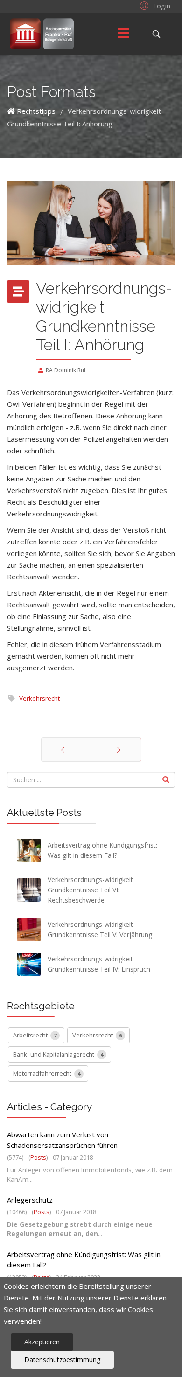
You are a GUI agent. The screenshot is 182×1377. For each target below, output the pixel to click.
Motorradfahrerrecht (46, 1073)
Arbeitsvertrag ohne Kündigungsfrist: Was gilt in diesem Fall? (84, 1260)
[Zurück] (66, 749)
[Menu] (124, 34)
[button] (154, 5)
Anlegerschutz (30, 1199)
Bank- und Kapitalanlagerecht (58, 1054)
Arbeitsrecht (34, 1035)
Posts (38, 1157)
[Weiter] (116, 749)
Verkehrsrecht (39, 698)
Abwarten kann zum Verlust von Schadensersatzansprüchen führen (62, 1140)
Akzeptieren (42, 1341)
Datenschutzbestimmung (62, 1359)
